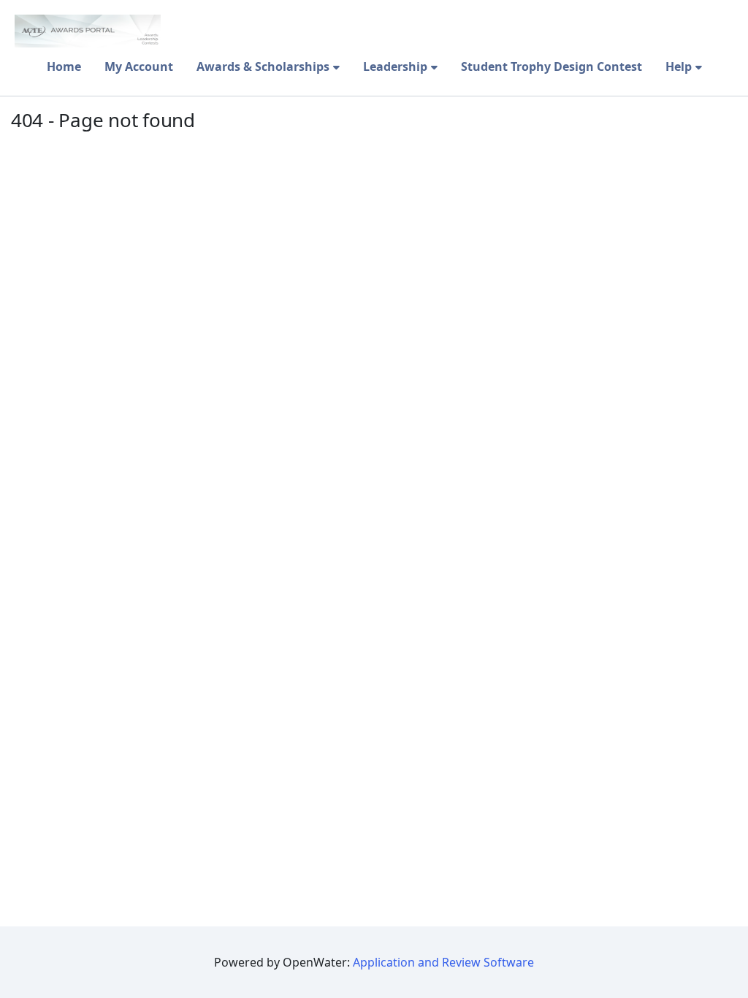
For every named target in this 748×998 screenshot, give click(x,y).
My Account (138, 66)
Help (678, 66)
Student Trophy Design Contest (551, 66)
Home (64, 66)
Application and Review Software (443, 962)
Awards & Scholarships (262, 66)
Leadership (395, 66)
